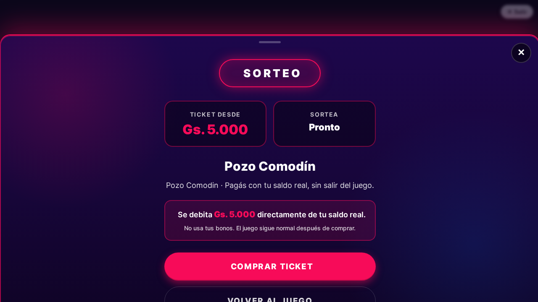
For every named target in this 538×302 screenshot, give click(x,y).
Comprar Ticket (272, 266)
